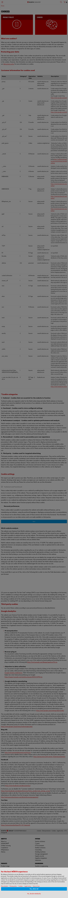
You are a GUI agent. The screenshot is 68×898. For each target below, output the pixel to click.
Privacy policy (13, 886)
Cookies (20, 886)
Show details (4, 886)
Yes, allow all (34, 889)
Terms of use (36, 886)
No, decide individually (34, 893)
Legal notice (27, 886)
